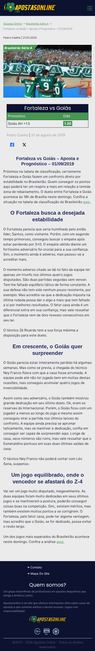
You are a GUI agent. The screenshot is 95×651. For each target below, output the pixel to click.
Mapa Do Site (39, 573)
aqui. (87, 202)
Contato (36, 567)
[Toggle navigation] (89, 8)
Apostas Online (12, 23)
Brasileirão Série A (37, 23)
